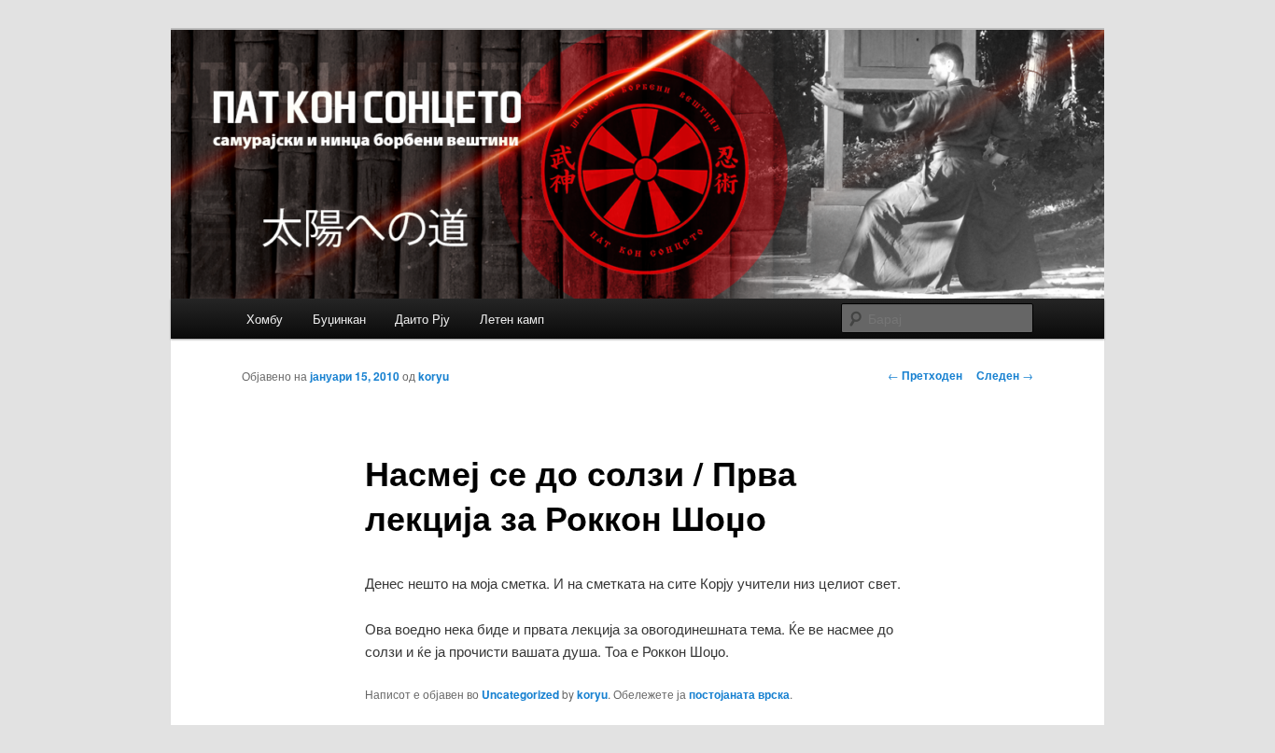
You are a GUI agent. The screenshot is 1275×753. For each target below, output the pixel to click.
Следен (1004, 375)
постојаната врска (739, 694)
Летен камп (512, 319)
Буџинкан (339, 319)
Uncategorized (520, 694)
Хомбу (264, 319)
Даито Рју (422, 319)
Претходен (925, 375)
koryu (433, 376)
